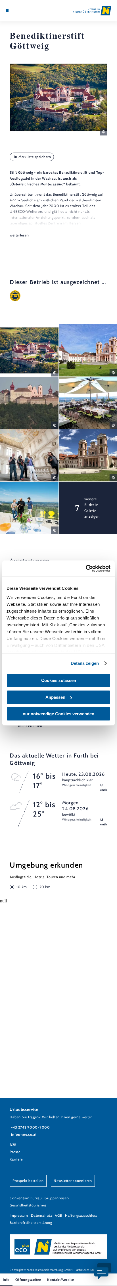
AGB (58, 1215)
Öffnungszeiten (28, 1279)
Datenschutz (41, 1215)
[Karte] (15, 10)
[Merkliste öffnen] (20, 10)
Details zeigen (85, 663)
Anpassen (55, 697)
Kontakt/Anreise (60, 1279)
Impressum (19, 1215)
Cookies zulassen (58, 680)
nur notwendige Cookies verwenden (58, 713)
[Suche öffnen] (24, 10)
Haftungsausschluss (81, 1215)
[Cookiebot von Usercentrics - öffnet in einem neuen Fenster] (85, 568)
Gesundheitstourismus (28, 1205)
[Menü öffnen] (7, 10)
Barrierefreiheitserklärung (31, 1222)
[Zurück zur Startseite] (92, 10)
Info (6, 1279)
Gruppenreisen (57, 1198)
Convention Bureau (26, 1198)
